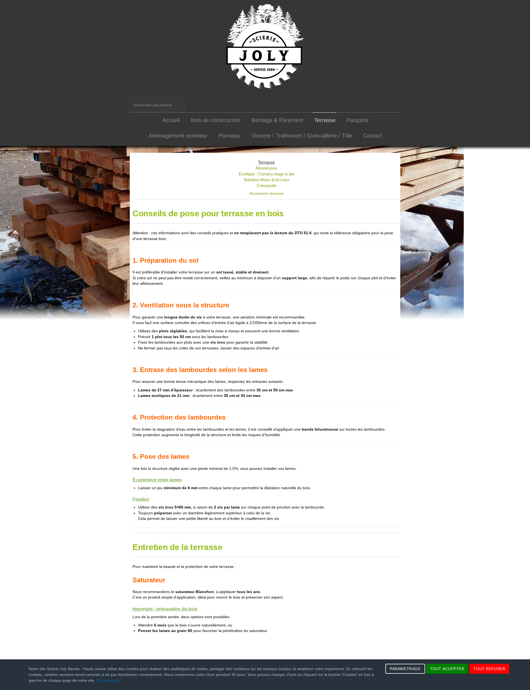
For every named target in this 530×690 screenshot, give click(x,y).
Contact (372, 136)
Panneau (229, 136)
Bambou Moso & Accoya (266, 179)
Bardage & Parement (277, 120)
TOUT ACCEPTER (447, 669)
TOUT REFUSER (489, 669)
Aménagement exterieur (178, 136)
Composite (266, 185)
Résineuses (266, 168)
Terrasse (324, 120)
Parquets (357, 120)
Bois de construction (215, 120)
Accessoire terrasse (266, 193)
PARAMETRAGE (405, 669)
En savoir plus (108, 680)
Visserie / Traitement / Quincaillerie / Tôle (301, 136)
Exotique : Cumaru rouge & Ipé (266, 174)
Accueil (171, 120)
